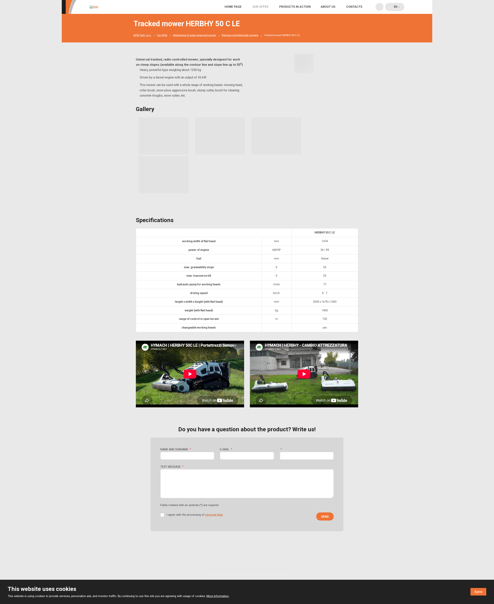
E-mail (226, 449)
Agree (478, 592)
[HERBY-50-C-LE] (304, 63)
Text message (172, 466)
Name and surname (175, 449)
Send (325, 516)
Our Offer (260, 6)
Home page (233, 6)
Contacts (354, 6)
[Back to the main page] (105, 6)
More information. (217, 596)
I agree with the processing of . (195, 514)
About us (328, 6)
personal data (214, 514)
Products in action (295, 6)
